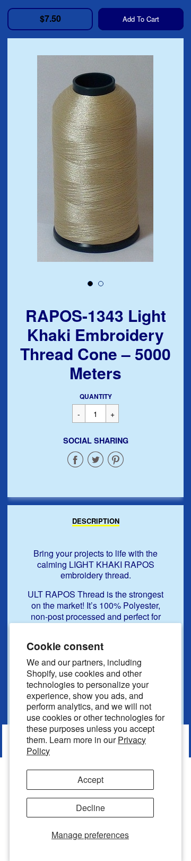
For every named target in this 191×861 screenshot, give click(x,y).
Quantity (96, 396)
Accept (90, 779)
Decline (90, 808)
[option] (95, 158)
